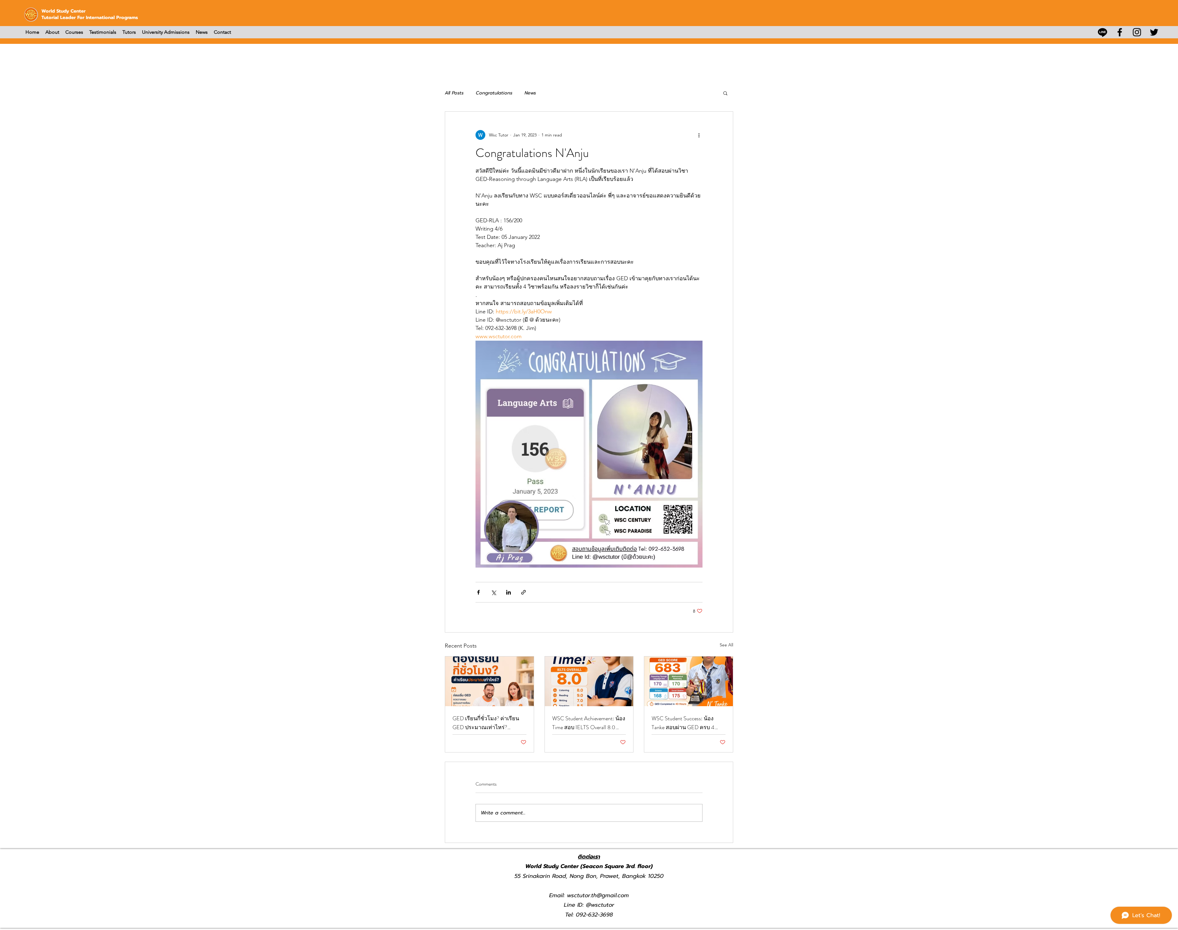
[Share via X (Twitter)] (493, 592)
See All (726, 645)
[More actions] (699, 135)
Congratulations (494, 93)
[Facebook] (1119, 32)
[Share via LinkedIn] (508, 592)
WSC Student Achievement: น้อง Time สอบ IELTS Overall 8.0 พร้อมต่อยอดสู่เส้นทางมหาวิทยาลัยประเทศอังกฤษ (588, 723)
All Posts (454, 93)
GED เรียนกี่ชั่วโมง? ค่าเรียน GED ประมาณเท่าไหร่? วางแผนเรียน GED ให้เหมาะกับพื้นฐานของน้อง (486, 723)
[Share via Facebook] (478, 592)
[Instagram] (1136, 32)
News (530, 93)
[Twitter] (1154, 32)
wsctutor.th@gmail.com (598, 895)
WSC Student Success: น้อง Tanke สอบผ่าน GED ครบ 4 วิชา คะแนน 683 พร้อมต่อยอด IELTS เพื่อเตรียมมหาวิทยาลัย (687, 723)
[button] (725, 92)
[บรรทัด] (1102, 32)
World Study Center (63, 11)
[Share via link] (523, 592)
